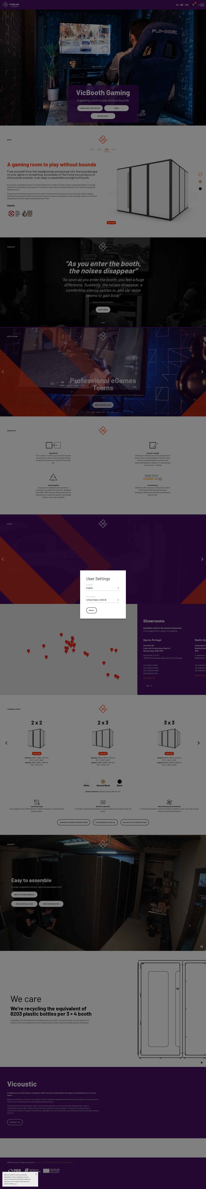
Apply (91, 610)
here (15, 1183)
